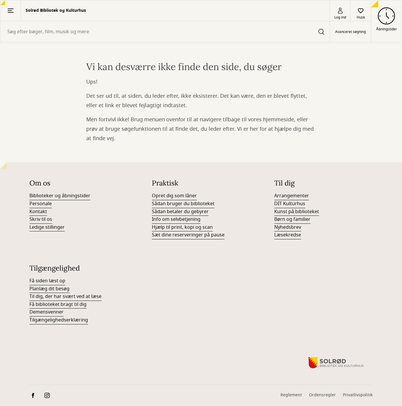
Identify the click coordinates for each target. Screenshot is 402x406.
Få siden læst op (47, 280)
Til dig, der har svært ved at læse (65, 296)
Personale (40, 203)
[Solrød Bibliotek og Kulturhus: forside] (336, 362)
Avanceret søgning (350, 31)
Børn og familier (292, 219)
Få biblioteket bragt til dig (58, 304)
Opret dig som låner (174, 195)
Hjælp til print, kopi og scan (182, 227)
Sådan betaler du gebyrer (180, 211)
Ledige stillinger (47, 227)
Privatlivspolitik (358, 395)
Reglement (291, 395)
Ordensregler (322, 395)
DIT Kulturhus (289, 203)
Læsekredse (287, 234)
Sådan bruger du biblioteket (183, 203)
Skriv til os (40, 219)
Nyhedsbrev (287, 227)
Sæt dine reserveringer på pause (188, 234)
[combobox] (165, 31)
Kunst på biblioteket (296, 211)
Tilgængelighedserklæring (58, 320)
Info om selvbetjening (176, 219)
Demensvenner (46, 312)
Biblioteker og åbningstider (59, 195)
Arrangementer (291, 195)
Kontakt (38, 211)
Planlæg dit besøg (49, 288)
